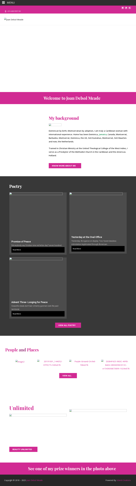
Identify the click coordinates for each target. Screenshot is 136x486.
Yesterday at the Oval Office (86, 237)
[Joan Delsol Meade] (11, 19)
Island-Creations (124, 480)
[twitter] (126, 8)
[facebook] (122, 8)
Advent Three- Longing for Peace (29, 302)
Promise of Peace (21, 241)
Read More (17, 250)
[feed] (129, 8)
